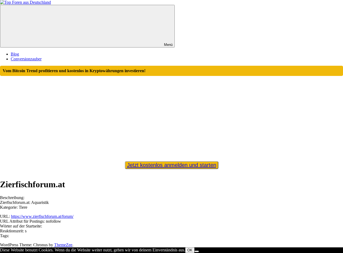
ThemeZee (63, 245)
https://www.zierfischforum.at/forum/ (42, 216)
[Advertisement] (171, 116)
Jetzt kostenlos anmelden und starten (171, 165)
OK (189, 250)
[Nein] (197, 251)
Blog (15, 54)
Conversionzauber (26, 59)
